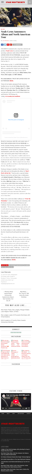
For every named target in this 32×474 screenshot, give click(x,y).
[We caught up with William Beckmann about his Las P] (26, 354)
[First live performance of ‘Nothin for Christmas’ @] (16, 354)
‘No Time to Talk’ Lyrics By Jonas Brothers (24, 295)
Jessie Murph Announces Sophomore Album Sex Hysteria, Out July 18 (8, 297)
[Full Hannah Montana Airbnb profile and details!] (16, 344)
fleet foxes (4, 267)
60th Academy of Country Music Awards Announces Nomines (13, 321)
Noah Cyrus (9, 51)
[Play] (3, 408)
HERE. (12, 81)
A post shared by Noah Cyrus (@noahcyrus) (16, 137)
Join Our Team (20, 413)
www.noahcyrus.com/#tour (12, 96)
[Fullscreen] (29, 408)
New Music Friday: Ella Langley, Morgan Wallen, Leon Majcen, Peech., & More (15, 310)
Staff (13, 413)
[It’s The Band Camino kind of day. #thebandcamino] (26, 344)
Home (2, 413)
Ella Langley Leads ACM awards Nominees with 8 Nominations (15, 316)
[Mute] (26, 408)
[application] (16, 401)
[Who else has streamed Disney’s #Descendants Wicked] (5, 344)
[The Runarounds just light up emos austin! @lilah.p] (5, 354)
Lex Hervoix (6, 40)
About (8, 413)
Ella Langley (26, 265)
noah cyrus (10, 267)
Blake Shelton (19, 265)
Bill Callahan (12, 265)
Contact (29, 413)
